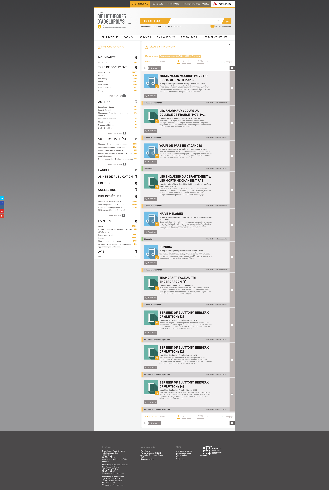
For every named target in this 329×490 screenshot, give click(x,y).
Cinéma (179, 457)
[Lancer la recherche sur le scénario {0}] (226, 21)
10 (222, 62)
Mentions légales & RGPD (151, 453)
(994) (115, 164)
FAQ (142, 457)
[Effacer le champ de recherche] (219, 21)
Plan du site (145, 451)
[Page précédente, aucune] (173, 62)
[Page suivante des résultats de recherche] (207, 62)
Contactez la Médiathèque (113, 473)
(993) (115, 133)
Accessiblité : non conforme (151, 455)
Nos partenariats (147, 459)
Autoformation (181, 455)
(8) (115, 215)
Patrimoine (180, 459)
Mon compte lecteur (184, 451)
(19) (115, 96)
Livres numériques (183, 453)
